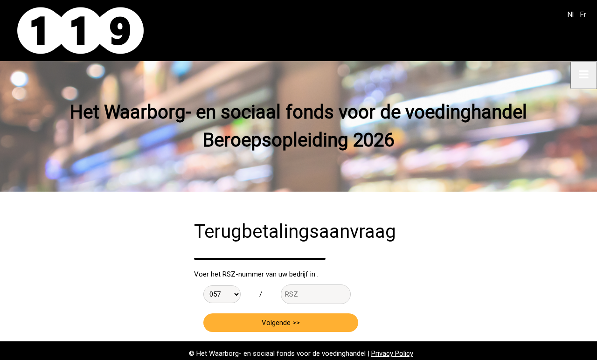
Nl (571, 14)
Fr (583, 14)
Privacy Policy (392, 353)
